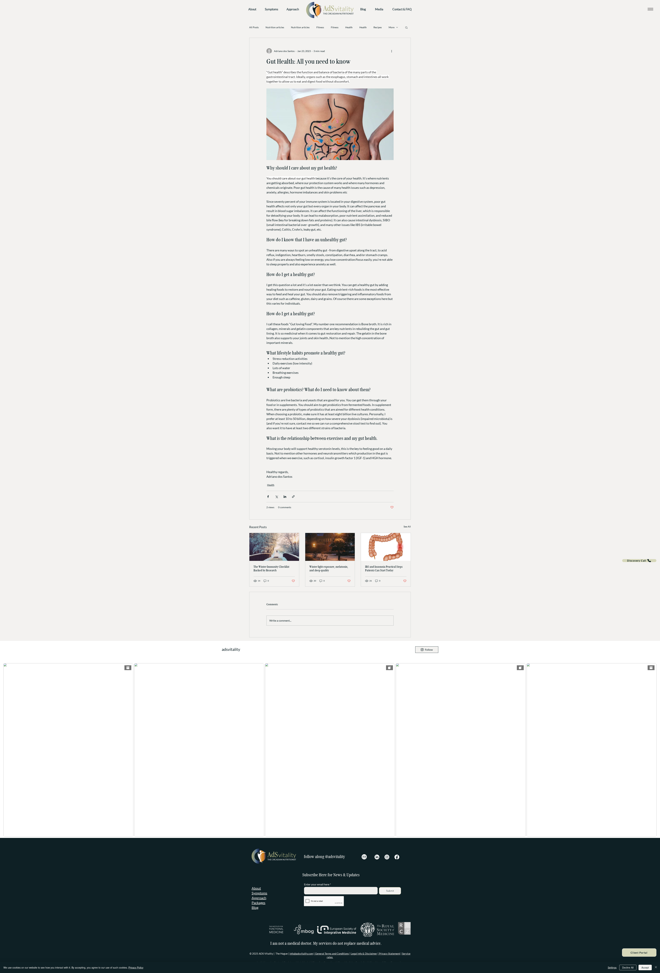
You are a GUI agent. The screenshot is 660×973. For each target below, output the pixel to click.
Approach (259, 898)
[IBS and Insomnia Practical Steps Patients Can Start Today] (386, 547)
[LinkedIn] (377, 857)
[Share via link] (293, 496)
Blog (255, 907)
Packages (258, 903)
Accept (645, 967)
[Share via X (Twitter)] (276, 496)
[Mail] (364, 856)
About (256, 888)
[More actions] (391, 51)
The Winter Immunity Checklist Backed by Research (271, 568)
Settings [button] (612, 967)
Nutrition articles (275, 27)
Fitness (320, 27)
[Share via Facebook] (268, 496)
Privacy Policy (135, 967)
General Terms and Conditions (332, 953)
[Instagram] (386, 857)
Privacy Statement (389, 953)
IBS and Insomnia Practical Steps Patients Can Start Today (384, 568)
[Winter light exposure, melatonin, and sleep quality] (330, 547)
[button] (650, 9)
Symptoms (259, 893)
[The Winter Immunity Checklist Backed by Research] (274, 547)
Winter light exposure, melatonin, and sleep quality (328, 568)
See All (407, 526)
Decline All (628, 967)
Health (349, 27)
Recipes (377, 27)
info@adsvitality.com (301, 953)
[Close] (656, 967)
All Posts (254, 27)
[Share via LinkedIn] (285, 496)
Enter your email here (316, 884)
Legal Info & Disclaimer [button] (364, 953)
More (391, 27)
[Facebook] (396, 857)
